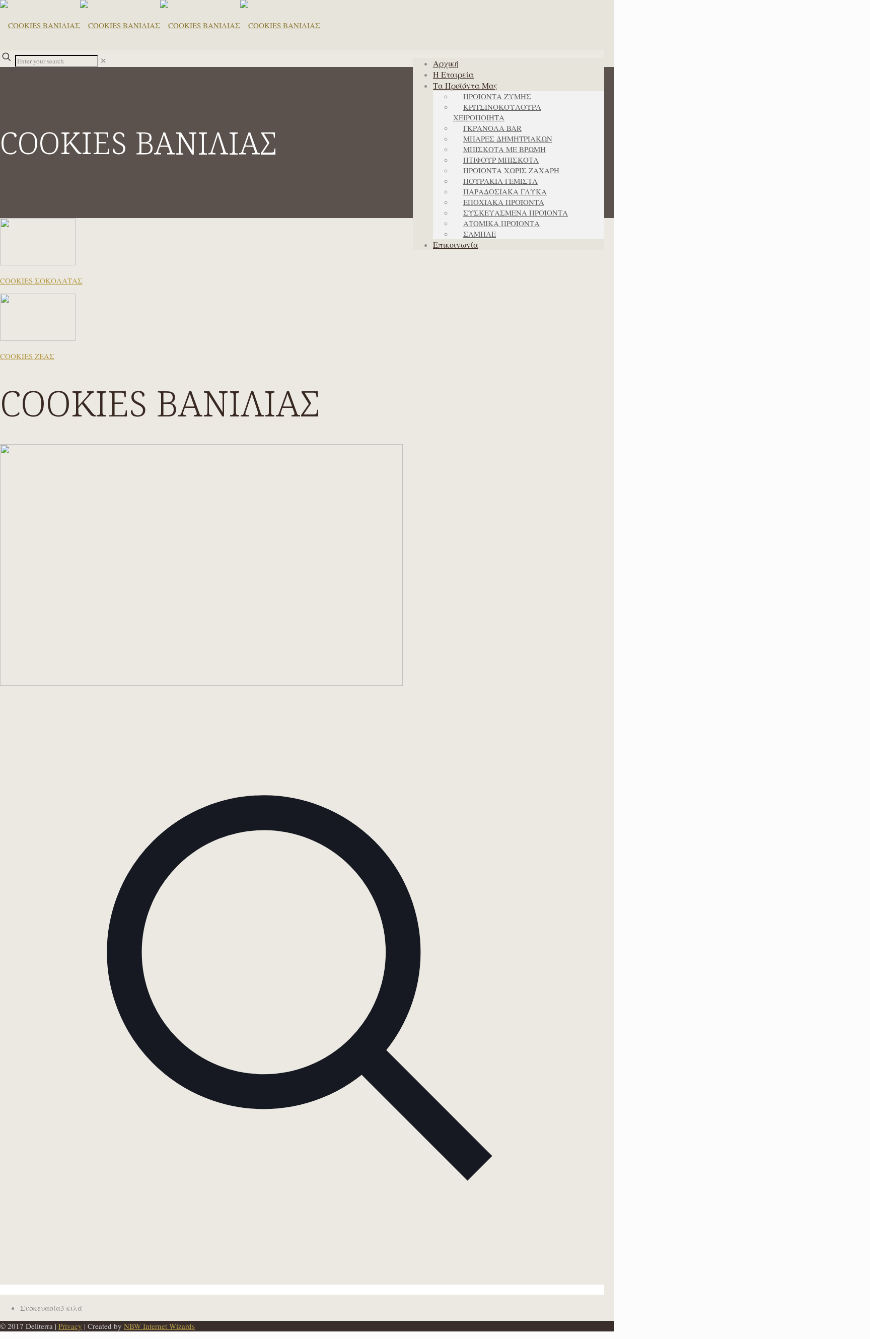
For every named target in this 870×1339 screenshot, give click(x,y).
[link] (103, 60)
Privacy (70, 1326)
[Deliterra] (160, 25)
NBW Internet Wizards (159, 1326)
